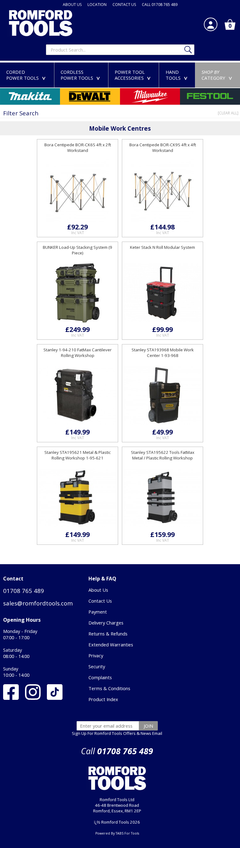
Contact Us (100, 601)
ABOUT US (72, 4)
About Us (98, 590)
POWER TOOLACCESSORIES (134, 75)
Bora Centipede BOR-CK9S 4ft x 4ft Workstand (162, 147)
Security (96, 666)
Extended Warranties (110, 644)
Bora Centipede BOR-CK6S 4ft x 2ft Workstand (77, 147)
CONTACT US (124, 4)
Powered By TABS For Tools (117, 833)
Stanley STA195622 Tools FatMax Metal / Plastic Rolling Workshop (162, 455)
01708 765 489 (23, 591)
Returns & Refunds (108, 633)
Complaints (100, 677)
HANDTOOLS (178, 75)
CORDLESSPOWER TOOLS (81, 75)
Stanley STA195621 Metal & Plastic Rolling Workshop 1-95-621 (77, 455)
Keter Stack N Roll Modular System (162, 247)
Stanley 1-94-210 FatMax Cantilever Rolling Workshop (77, 352)
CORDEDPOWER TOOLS (27, 75)
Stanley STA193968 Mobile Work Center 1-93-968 (163, 352)
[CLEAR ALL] (228, 113)
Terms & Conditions (109, 688)
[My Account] (211, 24)
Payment (97, 612)
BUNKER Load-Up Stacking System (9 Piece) (77, 250)
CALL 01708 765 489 (160, 4)
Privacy (95, 655)
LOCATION (97, 4)
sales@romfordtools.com (38, 603)
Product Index (103, 699)
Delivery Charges (105, 623)
